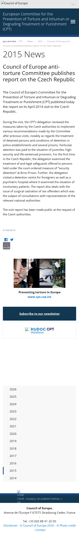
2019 (13, 441)
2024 (13, 404)
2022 (13, 419)
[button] (39, 4)
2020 (13, 434)
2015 (13, 470)
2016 (13, 463)
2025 (13, 396)
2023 (13, 411)
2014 (13, 478)
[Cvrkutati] (12, 240)
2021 (13, 426)
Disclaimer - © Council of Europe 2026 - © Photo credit (39, 525)
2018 (13, 448)
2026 (13, 389)
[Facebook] (6, 240)
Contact (40, 530)
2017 (13, 456)
